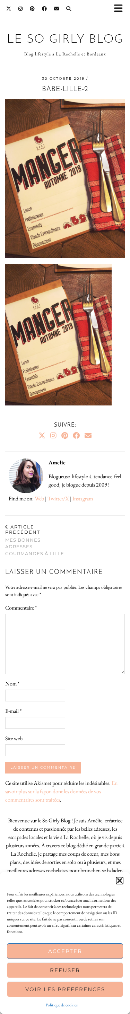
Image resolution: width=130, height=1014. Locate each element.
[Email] (56, 9)
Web (39, 498)
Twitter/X (58, 498)
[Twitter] (8, 9)
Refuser (65, 970)
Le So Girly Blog (65, 39)
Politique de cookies (62, 1005)
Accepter (65, 951)
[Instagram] (20, 9)
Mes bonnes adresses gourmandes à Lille (34, 540)
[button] (120, 9)
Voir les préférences (65, 989)
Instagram (82, 498)
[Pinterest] (32, 9)
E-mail (13, 711)
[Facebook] (44, 9)
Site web (14, 738)
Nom (12, 683)
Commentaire (21, 607)
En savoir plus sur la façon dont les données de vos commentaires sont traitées (61, 791)
